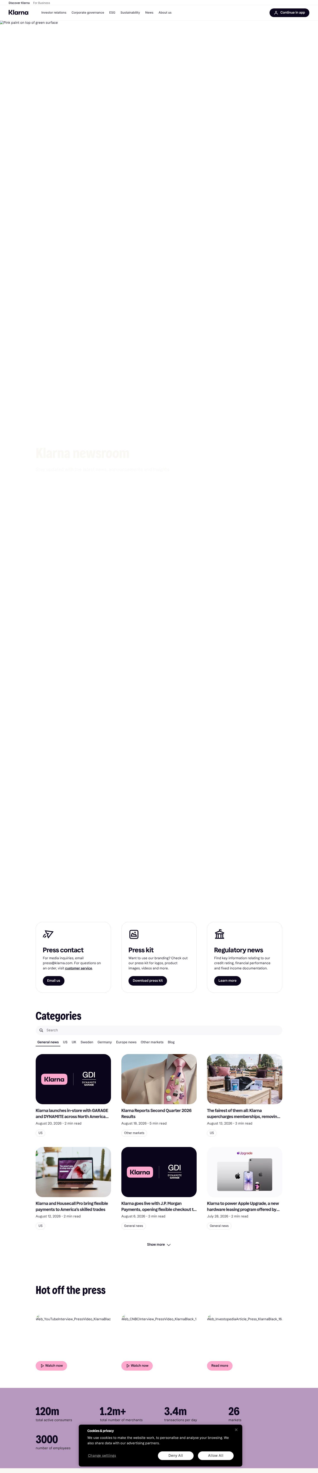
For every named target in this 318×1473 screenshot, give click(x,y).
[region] (160, 1446)
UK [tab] (74, 1042)
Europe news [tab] (126, 1042)
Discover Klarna (19, 3)
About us (165, 12)
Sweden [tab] (87, 1042)
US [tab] (65, 1042)
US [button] (40, 1133)
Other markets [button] (134, 1133)
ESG (112, 12)
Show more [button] (156, 1244)
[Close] (236, 1430)
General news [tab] (48, 1042)
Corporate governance (88, 12)
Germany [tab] (105, 1042)
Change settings (102, 1456)
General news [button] (133, 1226)
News (149, 12)
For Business (41, 3)
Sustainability (130, 12)
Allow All (215, 1456)
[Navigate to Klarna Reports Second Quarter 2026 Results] (159, 1079)
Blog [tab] (171, 1042)
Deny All (176, 1456)
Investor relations (53, 12)
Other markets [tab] (152, 1042)
